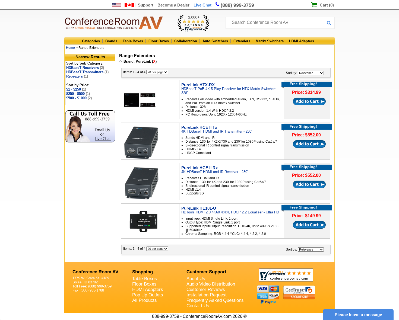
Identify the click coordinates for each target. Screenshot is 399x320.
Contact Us (197, 305)
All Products (144, 300)
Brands (111, 41)
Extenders (241, 41)
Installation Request (206, 294)
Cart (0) (327, 5)
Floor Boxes (158, 41)
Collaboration (185, 41)
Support (145, 5)
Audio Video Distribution (210, 284)
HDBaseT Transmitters (87, 72)
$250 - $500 (78, 94)
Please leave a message (358, 314)
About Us (195, 278)
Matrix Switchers (270, 41)
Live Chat (202, 5)
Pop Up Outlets (147, 294)
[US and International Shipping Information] (123, 5)
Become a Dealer (173, 5)
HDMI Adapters (301, 41)
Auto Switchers (215, 41)
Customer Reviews (205, 289)
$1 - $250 (76, 89)
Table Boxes (133, 41)
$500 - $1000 (79, 98)
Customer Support (206, 271)
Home (70, 48)
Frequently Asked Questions (215, 300)
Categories (91, 41)
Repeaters (77, 76)
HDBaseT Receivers (85, 68)
